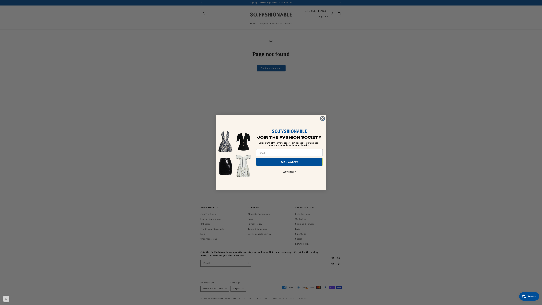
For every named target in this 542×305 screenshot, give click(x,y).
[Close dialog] (322, 118)
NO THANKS (289, 172)
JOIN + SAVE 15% (289, 161)
